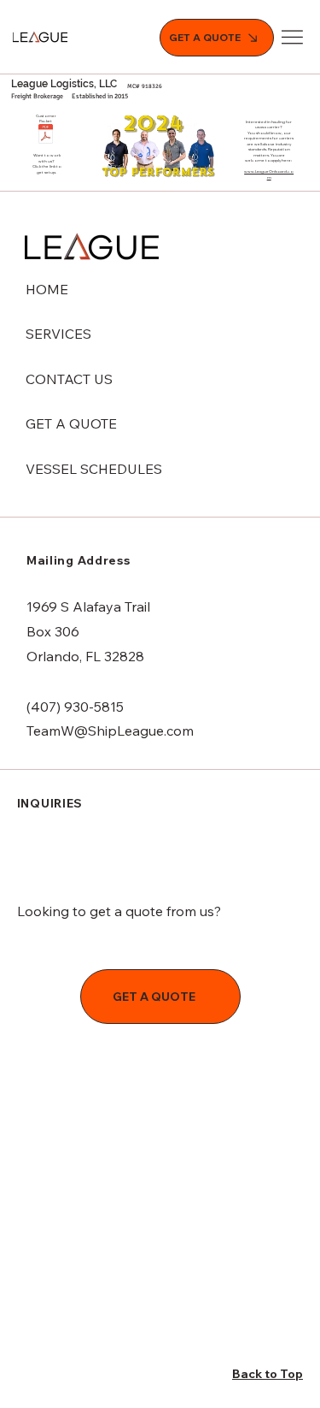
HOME (47, 289)
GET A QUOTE (71, 423)
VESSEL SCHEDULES (94, 468)
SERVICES (58, 333)
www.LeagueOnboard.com (269, 174)
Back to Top (267, 1373)
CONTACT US (69, 378)
